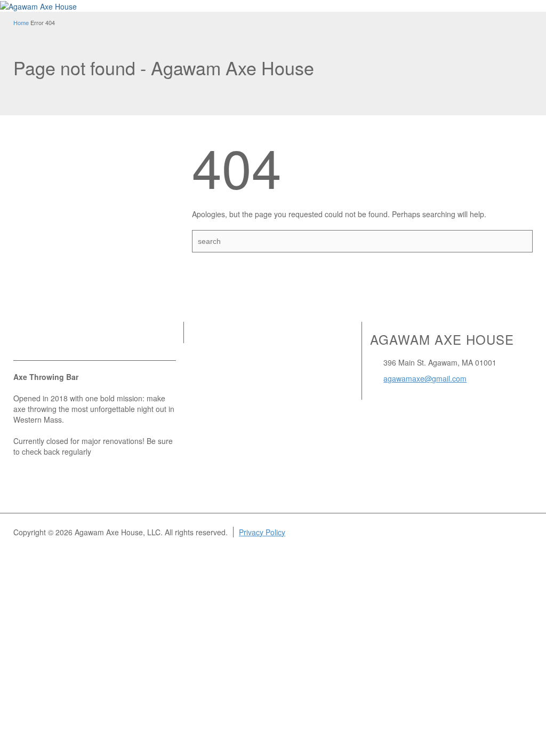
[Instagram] (64, 341)
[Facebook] (34, 341)
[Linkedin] (49, 341)
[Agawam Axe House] (38, 5)
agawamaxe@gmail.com (425, 378)
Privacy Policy (262, 532)
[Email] (19, 341)
